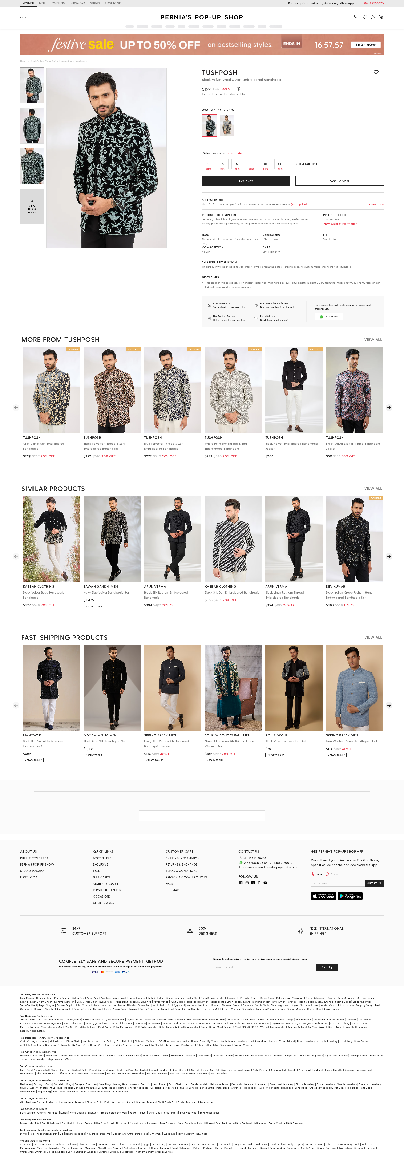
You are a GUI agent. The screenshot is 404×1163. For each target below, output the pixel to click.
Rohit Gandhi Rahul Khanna (91, 1005)
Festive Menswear (157, 1073)
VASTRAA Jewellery (170, 1041)
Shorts (183, 1069)
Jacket (133, 1112)
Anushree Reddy (110, 997)
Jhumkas (91, 1087)
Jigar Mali (214, 1009)
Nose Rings (105, 1084)
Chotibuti (67, 1123)
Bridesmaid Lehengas (183, 1055)
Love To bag (108, 1041)
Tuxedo (292, 1069)
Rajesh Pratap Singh (221, 1001)
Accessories (364, 1069)
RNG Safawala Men (146, 1027)
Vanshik (161, 1019)
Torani (107, 1009)
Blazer (143, 1112)
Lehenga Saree (358, 1055)
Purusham (319, 1019)
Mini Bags (352, 1087)
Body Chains (176, 1084)
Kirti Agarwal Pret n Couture (269, 1123)
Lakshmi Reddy (83, 1123)
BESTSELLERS (102, 858)
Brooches (222, 1073)
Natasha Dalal (44, 997)
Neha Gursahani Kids (190, 1123)
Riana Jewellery (306, 1041)
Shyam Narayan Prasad (305, 1005)
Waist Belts (272, 1087)
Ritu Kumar (278, 1001)
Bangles (79, 1084)
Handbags (249, 1087)
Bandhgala (318, 1069)
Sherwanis (98, 1055)
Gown (120, 1055)
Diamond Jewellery (370, 1084)
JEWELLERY (58, 3)
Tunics (164, 1055)
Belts (203, 1087)
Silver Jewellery (29, 1087)
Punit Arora (104, 1027)
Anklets (204, 1084)
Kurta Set (109, 1102)
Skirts (268, 1055)
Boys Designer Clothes (33, 1112)
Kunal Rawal (257, 1019)
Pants (92, 1069)
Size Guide (234, 153)
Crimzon (248, 1045)
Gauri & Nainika (346, 997)
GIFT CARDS (101, 877)
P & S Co (40, 1123)
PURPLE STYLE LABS (34, 858)
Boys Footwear (188, 1112)
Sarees (63, 1055)
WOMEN (28, 3)
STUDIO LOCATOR (33, 870)
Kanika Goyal (328, 1005)
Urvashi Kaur (314, 1009)
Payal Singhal (46, 1005)
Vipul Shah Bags (107, 1045)
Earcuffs (145, 1084)
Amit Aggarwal (176, 1005)
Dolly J (151, 997)
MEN (42, 3)
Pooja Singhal (62, 997)
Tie (212, 1073)
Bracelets (59, 1084)
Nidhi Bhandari (47, 1045)
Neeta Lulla (159, 1005)
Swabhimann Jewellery (233, 1041)
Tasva (23, 1019)
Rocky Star (192, 997)
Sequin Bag (44, 1091)
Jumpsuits (290, 1055)
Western (83, 1073)
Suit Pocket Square (146, 1069)
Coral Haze (89, 1045)
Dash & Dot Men (38, 1019)
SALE (96, 870)
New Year (201, 1133)
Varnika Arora (91, 1041)
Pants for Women (223, 1055)
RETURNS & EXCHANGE (181, 864)
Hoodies (163, 1069)
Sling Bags (301, 1087)
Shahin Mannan (296, 1009)
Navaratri (92, 1133)
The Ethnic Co (304, 1019)
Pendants (236, 1084)
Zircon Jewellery (305, 1084)
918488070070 (373, 3)
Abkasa (228, 1023)
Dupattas (317, 1055)
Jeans (247, 1069)
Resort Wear (242, 1055)
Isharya (43, 1041)
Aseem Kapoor (332, 1009)
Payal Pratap (161, 1001)
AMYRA (123, 1045)
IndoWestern (97, 1073)
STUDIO (95, 3)
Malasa (133, 1009)
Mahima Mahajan (64, 1001)
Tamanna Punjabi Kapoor (270, 1009)
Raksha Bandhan (75, 1133)
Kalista (24, 1001)
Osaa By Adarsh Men (212, 997)
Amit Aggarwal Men (97, 1023)
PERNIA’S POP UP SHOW (37, 864)
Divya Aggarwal (280, 1005)
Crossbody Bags (318, 1087)
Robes (173, 1069)
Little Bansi (53, 1123)
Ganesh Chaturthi (123, 1133)
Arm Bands (191, 1084)
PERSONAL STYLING (107, 890)
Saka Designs (223, 1123)
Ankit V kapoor (91, 1019)
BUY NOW (246, 180)
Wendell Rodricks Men (272, 1027)
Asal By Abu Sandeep (133, 997)
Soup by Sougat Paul (368, 1005)
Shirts (54, 1069)
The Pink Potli (125, 1041)
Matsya (97, 1009)
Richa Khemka (192, 1009)
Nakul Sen (91, 1001)
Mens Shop (138, 1073)
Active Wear (188, 1073)
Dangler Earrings (73, 1087)
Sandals (193, 1087)
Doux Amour (361, 1041)
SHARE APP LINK (374, 883)
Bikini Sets (257, 1055)
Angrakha (304, 1069)
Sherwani (65, 1069)
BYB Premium (295, 1123)
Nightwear (331, 1055)
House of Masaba (44, 1009)
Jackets (278, 1055)
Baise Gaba (267, 997)
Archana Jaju (165, 1009)
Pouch (260, 1087)
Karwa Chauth (186, 1133)
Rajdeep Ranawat (197, 1001)
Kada (175, 1087)
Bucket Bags (337, 1087)
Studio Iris (248, 1009)
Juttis (211, 1087)
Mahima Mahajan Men (33, 1027)
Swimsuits (304, 1055)
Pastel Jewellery (326, 1084)
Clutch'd (139, 1041)
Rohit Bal (292, 1001)
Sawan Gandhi (82, 1009)
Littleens (209, 1123)
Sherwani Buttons (231, 1069)
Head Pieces (159, 1084)
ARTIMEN (217, 1023)
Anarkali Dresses (135, 1102)
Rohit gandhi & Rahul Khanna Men (187, 1019)
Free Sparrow (168, 1123)
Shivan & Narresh (315, 997)
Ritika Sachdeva (222, 1045)
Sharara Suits (94, 1102)
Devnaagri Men (52, 1023)
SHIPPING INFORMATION (182, 858)
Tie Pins (128, 1069)
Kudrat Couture (360, 1023)
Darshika (352, 1019)
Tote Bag (365, 1087)
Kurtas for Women (79, 1055)
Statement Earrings (51, 1087)
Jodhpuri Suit (278, 1069)
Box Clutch (59, 1091)
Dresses (110, 1055)
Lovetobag (346, 1041)
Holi (32, 1133)
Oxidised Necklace (161, 1087)
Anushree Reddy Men (174, 1023)
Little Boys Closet (104, 1123)
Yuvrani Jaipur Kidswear (144, 1123)
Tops (145, 1055)
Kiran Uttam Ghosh (41, 1001)
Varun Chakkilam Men (355, 1027)
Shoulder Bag (28, 1091)
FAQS (169, 883)
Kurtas (76, 1069)
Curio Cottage (28, 1041)
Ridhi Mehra (283, 997)
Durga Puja (141, 1133)
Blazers (204, 1069)
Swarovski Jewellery (282, 1084)
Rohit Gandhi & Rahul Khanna (316, 1001)
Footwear (203, 1073)
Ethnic (72, 1073)
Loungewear (27, 1073)
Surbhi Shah (262, 1005)
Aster (186, 1041)
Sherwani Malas (46, 1073)
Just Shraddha (257, 1041)
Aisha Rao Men (243, 1023)
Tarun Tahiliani (28, 1005)
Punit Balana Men (73, 1023)
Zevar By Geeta (209, 1041)
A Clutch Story (28, 1045)
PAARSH (69, 1027)
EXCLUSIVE (100, 864)
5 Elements (64, 1045)
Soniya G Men (232, 1027)
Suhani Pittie (204, 1045)
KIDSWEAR (78, 3)
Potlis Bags (222, 1087)
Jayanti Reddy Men (330, 1027)
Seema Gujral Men (211, 1027)
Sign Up (327, 967)
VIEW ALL (373, 339)
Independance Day (46, 1133)
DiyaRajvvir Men (281, 1023)
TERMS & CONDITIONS (181, 870)
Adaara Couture (231, 1009)
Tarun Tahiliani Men (121, 1023)
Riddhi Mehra (242, 1001)
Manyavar (298, 997)
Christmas (156, 1133)
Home (23, 60)
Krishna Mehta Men (31, 1023)
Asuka (244, 1019)
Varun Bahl (144, 1005)
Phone (334, 873)
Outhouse (151, 1041)
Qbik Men (140, 1023)
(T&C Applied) (299, 204)
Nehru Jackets (78, 1112)
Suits (84, 1069)
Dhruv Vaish (56, 1019)
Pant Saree (28, 1059)
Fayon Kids (26, 1123)
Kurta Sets (51, 1055)
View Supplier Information (340, 223)
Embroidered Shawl (99, 1091)
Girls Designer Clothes (32, 1102)
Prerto (237, 1045)
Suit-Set (214, 1069)
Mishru (80, 1001)
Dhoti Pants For (166, 1102)
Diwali (23, 1133)
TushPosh (219, 72)
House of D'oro (276, 1041)
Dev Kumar (365, 1019)
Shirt (151, 1112)
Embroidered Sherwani (114, 1112)
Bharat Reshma (336, 1019)
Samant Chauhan (243, 1005)
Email (319, 873)
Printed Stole (120, 1091)
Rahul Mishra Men (123, 1027)
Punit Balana (178, 1001)
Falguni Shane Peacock (170, 997)
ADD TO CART (340, 180)
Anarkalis (38, 1055)
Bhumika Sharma (221, 1005)
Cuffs (48, 1084)
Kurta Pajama (260, 1069)
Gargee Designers (302, 1023)
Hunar (194, 1041)
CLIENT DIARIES (103, 902)
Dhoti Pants (204, 1055)
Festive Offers (63, 1059)
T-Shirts (193, 1069)
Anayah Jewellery (327, 1041)
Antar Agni (93, 997)
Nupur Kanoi (106, 1001)
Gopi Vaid (26, 1009)
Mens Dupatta (335, 1069)
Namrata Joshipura (198, 1005)
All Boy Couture (242, 1123)
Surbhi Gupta (147, 1009)
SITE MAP (172, 890)
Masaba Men (55, 1027)
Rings (69, 1084)
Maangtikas (120, 1084)
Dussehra (105, 1133)
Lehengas (25, 1055)
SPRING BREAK (250, 1027)
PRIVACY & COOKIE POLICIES (186, 877)
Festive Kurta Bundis (118, 1073)
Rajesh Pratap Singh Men (141, 1019)
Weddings (169, 1133)
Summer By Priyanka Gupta (242, 997)
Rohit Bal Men (217, 1019)
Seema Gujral (343, 1001)
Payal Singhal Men (85, 1027)
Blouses (343, 1055)
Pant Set (174, 1073)
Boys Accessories (209, 1112)
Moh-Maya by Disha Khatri (65, 1041)
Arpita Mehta (64, 1009)
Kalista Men (321, 1023)
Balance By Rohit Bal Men (302, 1027)
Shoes (183, 1087)
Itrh (204, 1009)
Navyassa (121, 1123)
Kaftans (154, 1055)
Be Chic (76, 1045)
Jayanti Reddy (365, 997)
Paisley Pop (187, 1045)
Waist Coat (115, 1069)
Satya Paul (78, 997)
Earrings (38, 1084)
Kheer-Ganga (286, 1019)
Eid (61, 1133)
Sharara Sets (133, 1055)
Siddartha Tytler (362, 1001)
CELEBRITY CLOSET (106, 883)
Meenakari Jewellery (256, 1084)
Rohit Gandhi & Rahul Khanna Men (178, 1027)
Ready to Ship (45, 1059)
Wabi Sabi (233, 1019)
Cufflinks (62, 1073)
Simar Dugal (120, 1009)
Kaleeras (134, 1084)
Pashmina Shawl (76, 1091)
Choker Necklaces (138, 1087)
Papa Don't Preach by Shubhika (134, 1001)
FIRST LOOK (113, 3)
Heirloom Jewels (219, 1084)
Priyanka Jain (346, 1005)
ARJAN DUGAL (262, 1023)
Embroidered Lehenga (72, 1102)
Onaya (331, 997)
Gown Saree (376, 1055)
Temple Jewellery (347, 1084)
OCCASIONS (102, 896)
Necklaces (26, 1084)
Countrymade (73, 1019)
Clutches (236, 1087)
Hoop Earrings (117, 1087)
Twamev (271, 1019)
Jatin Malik (154, 1023)
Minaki (291, 1041)
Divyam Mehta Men (113, 1019)
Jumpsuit (350, 1069)
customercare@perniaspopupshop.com (271, 867)
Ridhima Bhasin (261, 1001)
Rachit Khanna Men (199, 1023)
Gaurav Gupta (65, 1005)
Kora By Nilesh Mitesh (32, 1030)
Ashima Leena (117, 1005)
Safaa (178, 1009)
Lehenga (52, 1102)
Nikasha (131, 1005)
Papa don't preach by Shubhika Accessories (154, 1045)
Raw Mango (27, 997)
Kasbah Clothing (339, 1023)
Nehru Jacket (41, 1069)
